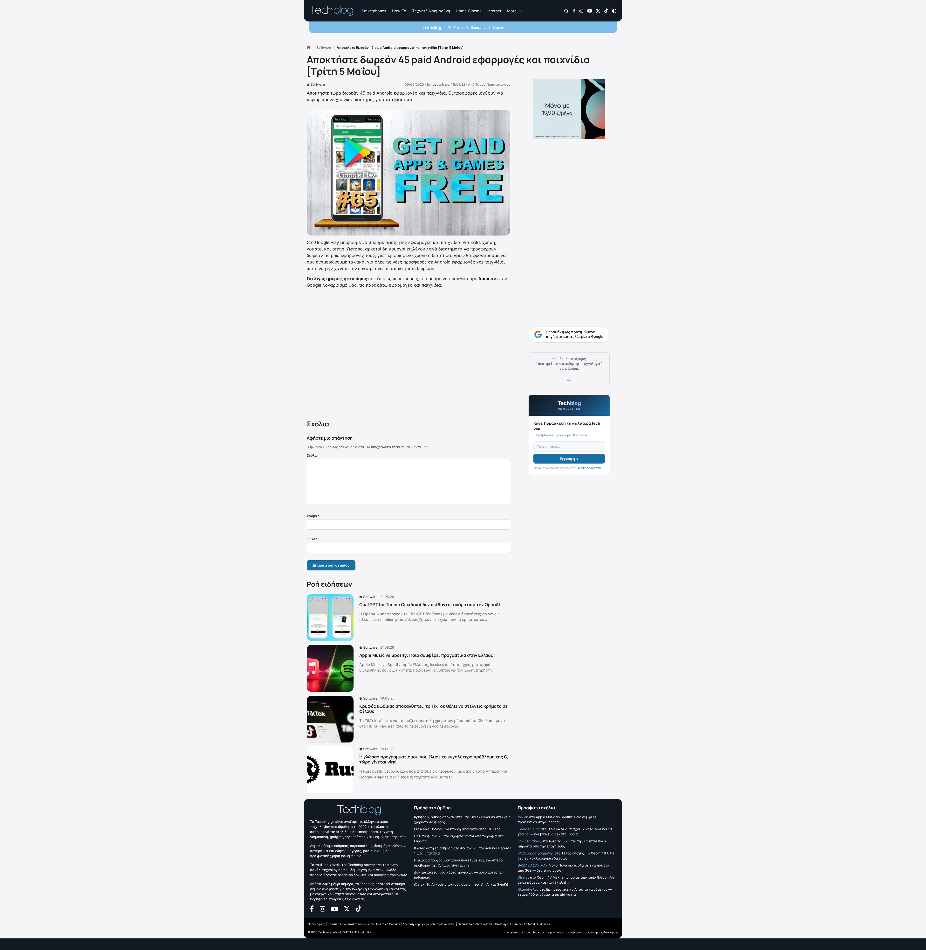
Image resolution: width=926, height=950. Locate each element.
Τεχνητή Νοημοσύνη (431, 10)
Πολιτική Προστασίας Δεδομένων (350, 924)
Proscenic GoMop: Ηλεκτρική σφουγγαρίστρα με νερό (457, 829)
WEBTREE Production (357, 932)
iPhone (458, 27)
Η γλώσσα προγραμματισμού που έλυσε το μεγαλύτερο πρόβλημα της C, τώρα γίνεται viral (433, 759)
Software (318, 84)
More (512, 10)
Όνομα (313, 516)
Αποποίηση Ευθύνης (508, 924)
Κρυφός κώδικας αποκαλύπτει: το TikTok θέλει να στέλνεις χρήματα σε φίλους (433, 708)
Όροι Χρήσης (316, 924)
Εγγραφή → (569, 459)
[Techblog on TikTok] (606, 10)
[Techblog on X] (598, 10)
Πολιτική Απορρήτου (588, 468)
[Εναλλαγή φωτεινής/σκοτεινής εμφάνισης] (614, 10)
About (337, 932)
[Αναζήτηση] (566, 11)
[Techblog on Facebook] (574, 10)
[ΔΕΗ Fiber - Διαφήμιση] (569, 109)
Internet (494, 10)
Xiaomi (498, 27)
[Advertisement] (408, 353)
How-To (399, 10)
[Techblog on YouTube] (589, 10)
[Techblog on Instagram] (581, 10)
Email (312, 539)
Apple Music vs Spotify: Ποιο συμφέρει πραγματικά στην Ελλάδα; (427, 655)
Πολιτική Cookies (388, 924)
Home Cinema (469, 10)
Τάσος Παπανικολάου (492, 84)
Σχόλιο (313, 455)
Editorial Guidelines (537, 924)
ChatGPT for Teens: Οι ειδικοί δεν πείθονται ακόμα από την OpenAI (429, 604)
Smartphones (374, 10)
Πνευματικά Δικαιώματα (475, 924)
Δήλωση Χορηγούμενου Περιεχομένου (428, 924)
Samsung (478, 27)
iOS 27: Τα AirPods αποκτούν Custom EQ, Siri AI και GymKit (461, 884)
